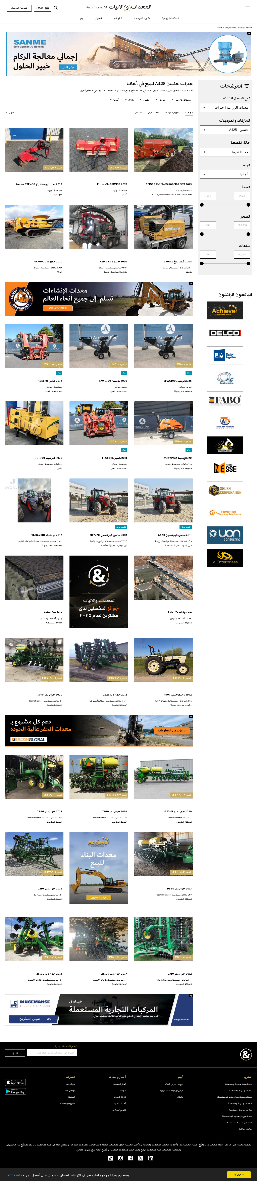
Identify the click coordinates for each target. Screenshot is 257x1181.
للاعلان (180, 1097)
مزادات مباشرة (245, 1129)
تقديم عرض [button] (153, 112)
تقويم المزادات (142, 18)
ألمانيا (244, 174)
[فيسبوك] (128, 1158)
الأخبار (99, 18)
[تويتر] (138, 1158)
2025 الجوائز (120, 1097)
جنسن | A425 (238, 130)
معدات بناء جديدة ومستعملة (238, 1084)
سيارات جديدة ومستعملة (240, 1110)
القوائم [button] (138, 112)
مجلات (122, 1090)
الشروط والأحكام (67, 1103)
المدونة (71, 1097)
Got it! (239, 1174)
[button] (247, 8)
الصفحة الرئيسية (170, 18)
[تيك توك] (108, 1158)
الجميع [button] (189, 112)
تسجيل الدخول (19, 8)
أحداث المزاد (120, 1103)
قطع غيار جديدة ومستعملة (239, 1122)
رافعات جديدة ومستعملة (240, 1090)
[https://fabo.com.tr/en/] (225, 402)
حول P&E (70, 1084)
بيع (82, 18)
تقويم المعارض (119, 1110)
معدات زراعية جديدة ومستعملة (237, 1116)
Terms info (14, 1174)
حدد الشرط (240, 152)
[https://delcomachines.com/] (225, 335)
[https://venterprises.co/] (225, 560)
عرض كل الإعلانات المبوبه (171, 1090)
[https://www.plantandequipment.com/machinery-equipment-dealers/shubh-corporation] (225, 492)
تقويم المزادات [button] (172, 112)
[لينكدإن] (148, 1158)
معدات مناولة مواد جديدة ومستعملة (234, 1097)
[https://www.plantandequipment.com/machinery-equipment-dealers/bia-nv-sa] (225, 357)
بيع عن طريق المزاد (174, 1084)
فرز (11, 112)
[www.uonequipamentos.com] (225, 537)
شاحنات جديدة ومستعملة (239, 1103)
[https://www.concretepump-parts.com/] (225, 312)
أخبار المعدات (119, 1084)
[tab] (189, 112)
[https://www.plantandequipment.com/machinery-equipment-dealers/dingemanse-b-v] (99, 1010)
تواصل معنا (69, 1090)
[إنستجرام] (118, 1158)
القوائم (118, 18)
